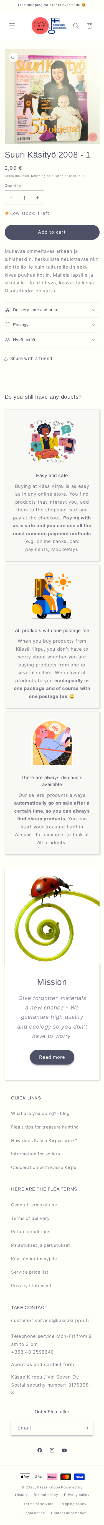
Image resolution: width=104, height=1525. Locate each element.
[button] (12, 25)
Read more (52, 1057)
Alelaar (23, 834)
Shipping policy (73, 1504)
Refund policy (46, 1495)
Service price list (30, 1272)
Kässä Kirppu (48, 1487)
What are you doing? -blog (40, 1113)
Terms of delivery (30, 1218)
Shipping (38, 176)
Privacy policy (77, 1495)
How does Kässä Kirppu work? (44, 1140)
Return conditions (30, 1231)
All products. (52, 842)
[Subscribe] (86, 1428)
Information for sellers (35, 1153)
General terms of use (34, 1204)
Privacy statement (31, 1285)
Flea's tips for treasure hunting (45, 1127)
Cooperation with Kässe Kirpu (43, 1167)
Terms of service (38, 1504)
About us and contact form (42, 1364)
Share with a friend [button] (31, 358)
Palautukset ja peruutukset (40, 1245)
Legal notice (34, 1513)
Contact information (69, 1513)
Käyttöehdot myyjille (34, 1258)
